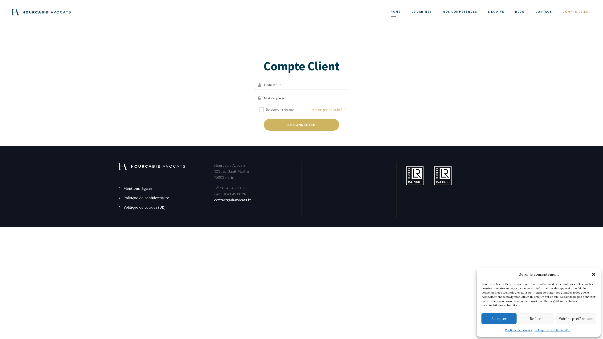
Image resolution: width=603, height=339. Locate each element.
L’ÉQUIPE (496, 12)
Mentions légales (137, 188)
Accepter (499, 318)
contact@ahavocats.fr (232, 200)
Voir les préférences (576, 318)
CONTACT (543, 12)
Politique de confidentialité (552, 330)
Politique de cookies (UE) (144, 207)
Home (396, 12)
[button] (593, 274)
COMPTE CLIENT (577, 12)
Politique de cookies (518, 330)
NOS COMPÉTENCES (460, 12)
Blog (520, 12)
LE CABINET (422, 12)
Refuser (536, 318)
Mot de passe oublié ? (328, 110)
